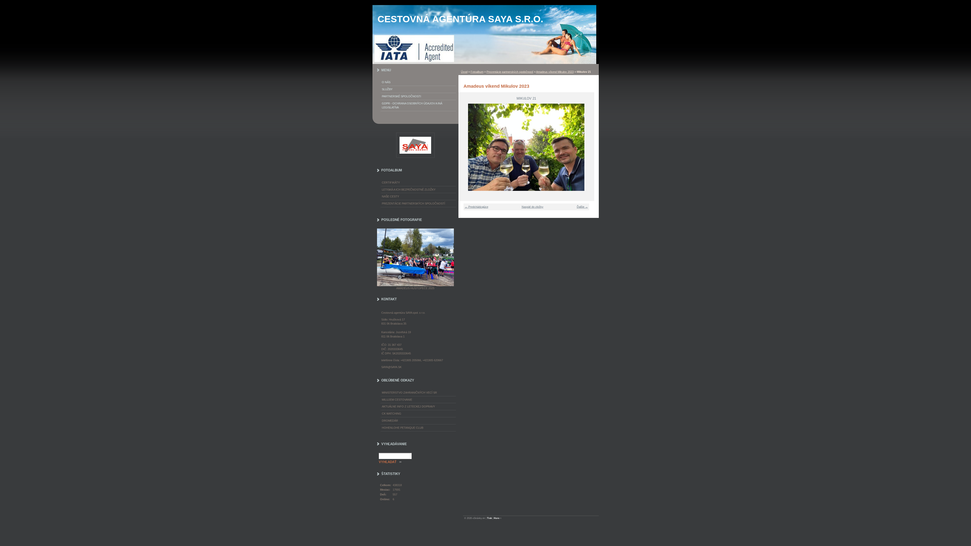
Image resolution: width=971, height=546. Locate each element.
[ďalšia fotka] (587, 147)
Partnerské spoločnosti (401, 96)
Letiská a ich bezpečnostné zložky (408, 189)
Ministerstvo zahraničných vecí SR (409, 392)
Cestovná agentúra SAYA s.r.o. (460, 19)
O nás (386, 82)
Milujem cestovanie (397, 399)
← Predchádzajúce (476, 206)
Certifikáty (391, 182)
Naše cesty (390, 196)
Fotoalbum (477, 71)
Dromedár (390, 420)
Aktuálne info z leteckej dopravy (408, 406)
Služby (387, 89)
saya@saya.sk (391, 367)
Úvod (464, 71)
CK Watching (391, 413)
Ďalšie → (582, 206)
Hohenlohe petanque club (402, 427)
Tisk (489, 518)
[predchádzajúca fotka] (465, 147)
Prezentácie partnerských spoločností (510, 71)
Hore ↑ (497, 518)
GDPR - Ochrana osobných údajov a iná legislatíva (412, 105)
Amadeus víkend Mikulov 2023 (555, 71)
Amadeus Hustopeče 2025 (415, 288)
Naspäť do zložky (532, 206)
